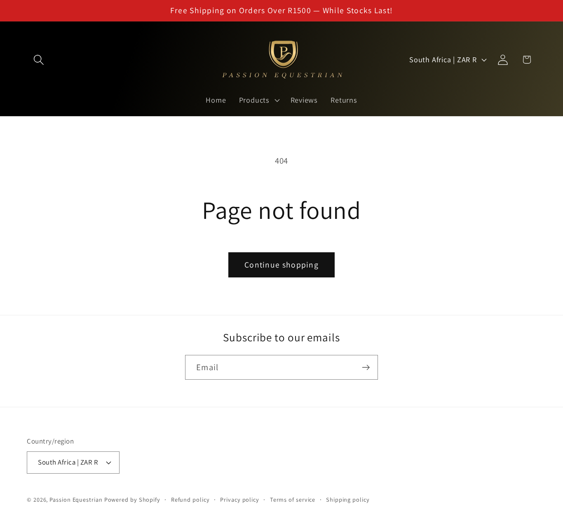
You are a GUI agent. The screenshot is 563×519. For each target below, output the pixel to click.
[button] (38, 59)
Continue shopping (281, 264)
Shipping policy (348, 499)
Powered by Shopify (132, 499)
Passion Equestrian (75, 499)
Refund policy (190, 499)
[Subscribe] (366, 367)
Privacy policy (239, 499)
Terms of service (293, 499)
